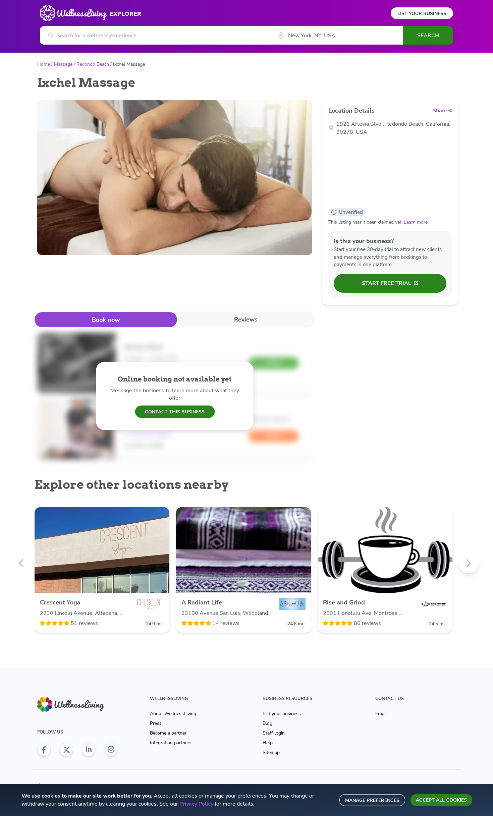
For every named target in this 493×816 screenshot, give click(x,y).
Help (268, 743)
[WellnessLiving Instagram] (111, 750)
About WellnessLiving (173, 713)
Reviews (246, 319)
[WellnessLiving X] (66, 750)
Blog (267, 723)
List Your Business (421, 13)
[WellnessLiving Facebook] (44, 750)
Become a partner (168, 733)
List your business (282, 713)
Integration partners (170, 743)
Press (156, 723)
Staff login (274, 733)
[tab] (106, 319)
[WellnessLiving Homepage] (77, 704)
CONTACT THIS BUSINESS (175, 411)
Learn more (416, 222)
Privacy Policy (196, 804)
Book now (106, 320)
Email (381, 713)
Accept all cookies (441, 800)
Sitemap (271, 752)
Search (428, 35)
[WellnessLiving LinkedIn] (88, 750)
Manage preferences (372, 800)
